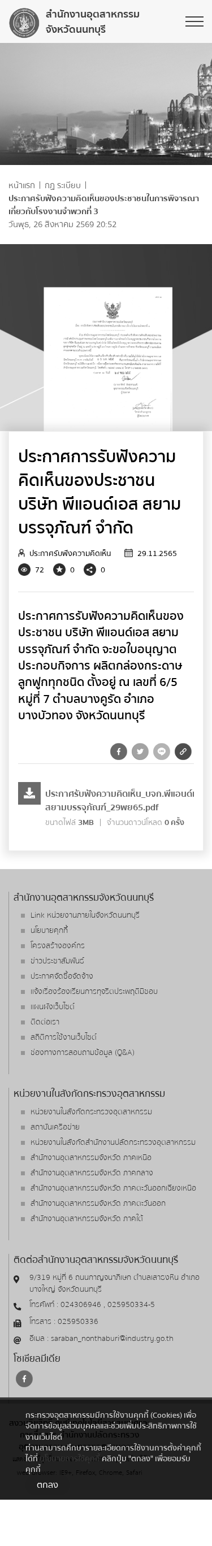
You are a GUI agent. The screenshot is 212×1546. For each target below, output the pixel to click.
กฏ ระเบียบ (63, 185)
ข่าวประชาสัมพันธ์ (57, 961)
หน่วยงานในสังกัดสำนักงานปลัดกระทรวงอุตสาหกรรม (113, 1142)
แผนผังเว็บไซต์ (53, 1007)
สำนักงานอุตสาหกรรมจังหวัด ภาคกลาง (92, 1173)
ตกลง (47, 1485)
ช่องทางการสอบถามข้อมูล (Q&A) (83, 1052)
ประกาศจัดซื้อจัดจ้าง (62, 976)
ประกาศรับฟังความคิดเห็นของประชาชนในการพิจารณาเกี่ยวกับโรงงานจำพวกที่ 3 (103, 205)
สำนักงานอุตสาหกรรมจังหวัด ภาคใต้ (87, 1219)
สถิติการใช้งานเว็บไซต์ (64, 1037)
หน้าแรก (21, 185)
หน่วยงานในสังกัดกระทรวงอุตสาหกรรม (91, 1112)
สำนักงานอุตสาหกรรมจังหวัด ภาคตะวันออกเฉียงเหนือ (113, 1188)
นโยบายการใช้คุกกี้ (70, 1459)
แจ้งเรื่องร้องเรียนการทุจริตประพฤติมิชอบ (94, 991)
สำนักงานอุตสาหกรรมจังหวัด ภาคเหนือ (91, 1158)
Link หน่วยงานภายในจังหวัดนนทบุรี (85, 915)
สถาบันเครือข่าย (55, 1127)
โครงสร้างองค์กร (58, 946)
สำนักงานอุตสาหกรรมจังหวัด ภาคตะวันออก (98, 1203)
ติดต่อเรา (45, 1022)
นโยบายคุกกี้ (49, 930)
